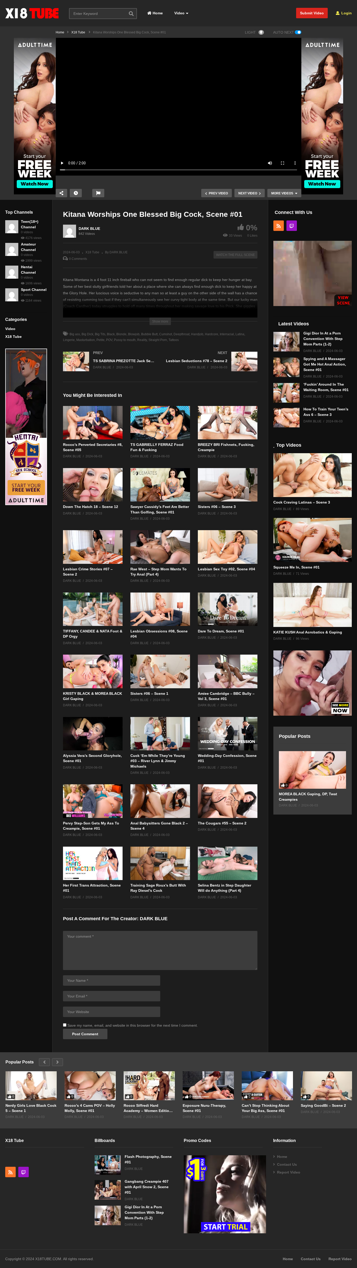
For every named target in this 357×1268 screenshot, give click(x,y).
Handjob (197, 334)
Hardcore (211, 334)
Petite (100, 340)
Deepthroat (181, 334)
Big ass (75, 334)
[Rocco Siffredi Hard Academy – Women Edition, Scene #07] (149, 1085)
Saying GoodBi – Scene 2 (323, 1105)
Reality (142, 340)
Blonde (121, 334)
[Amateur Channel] (11, 249)
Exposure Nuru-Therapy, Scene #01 (204, 1108)
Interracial (227, 334)
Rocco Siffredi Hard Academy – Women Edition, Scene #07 (148, 1108)
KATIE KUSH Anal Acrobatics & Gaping (307, 632)
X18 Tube (13, 336)
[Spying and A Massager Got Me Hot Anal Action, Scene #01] (286, 367)
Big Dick (87, 334)
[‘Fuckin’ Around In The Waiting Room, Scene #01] (286, 393)
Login (346, 13)
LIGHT (250, 32)
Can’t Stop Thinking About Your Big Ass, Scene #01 (265, 1108)
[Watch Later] (76, 193)
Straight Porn (157, 340)
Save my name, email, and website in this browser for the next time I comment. (132, 1025)
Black (111, 334)
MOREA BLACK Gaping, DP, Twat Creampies (308, 796)
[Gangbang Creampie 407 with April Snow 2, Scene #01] (108, 1190)
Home (157, 13)
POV (109, 340)
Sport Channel (34, 290)
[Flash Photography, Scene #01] (108, 1165)
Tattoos (174, 340)
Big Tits (100, 334)
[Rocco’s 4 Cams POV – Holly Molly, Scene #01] (90, 1085)
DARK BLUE (89, 228)
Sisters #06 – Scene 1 (149, 693)
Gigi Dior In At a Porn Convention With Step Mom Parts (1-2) (323, 338)
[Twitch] (291, 225)
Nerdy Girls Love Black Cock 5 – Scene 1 (30, 1108)
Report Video (288, 1172)
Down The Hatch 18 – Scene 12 (90, 507)
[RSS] (278, 225)
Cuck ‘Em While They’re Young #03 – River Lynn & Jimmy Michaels (157, 760)
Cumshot (165, 334)
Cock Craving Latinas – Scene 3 (301, 502)
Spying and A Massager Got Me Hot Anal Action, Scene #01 (324, 364)
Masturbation (85, 340)
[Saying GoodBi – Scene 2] (326, 1085)
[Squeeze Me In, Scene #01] (312, 540)
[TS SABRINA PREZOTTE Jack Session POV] (109, 367)
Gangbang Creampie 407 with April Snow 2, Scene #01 (147, 1186)
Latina (239, 334)
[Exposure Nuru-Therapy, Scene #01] (208, 1085)
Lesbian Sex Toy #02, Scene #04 (226, 569)
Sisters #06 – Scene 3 (217, 507)
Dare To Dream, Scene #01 (221, 631)
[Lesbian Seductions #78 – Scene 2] (211, 367)
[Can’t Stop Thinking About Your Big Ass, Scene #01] (267, 1085)
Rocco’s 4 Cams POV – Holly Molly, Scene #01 (90, 1108)
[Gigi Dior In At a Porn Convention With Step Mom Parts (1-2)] (286, 341)
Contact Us (287, 1164)
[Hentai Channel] (11, 272)
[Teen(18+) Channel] (11, 226)
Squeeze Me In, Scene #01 (296, 567)
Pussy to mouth (125, 340)
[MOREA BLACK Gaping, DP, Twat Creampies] (312, 770)
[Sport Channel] (11, 294)
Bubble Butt (149, 334)
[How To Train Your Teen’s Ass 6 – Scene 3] (286, 417)
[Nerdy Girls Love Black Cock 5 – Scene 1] (31, 1085)
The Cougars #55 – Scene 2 (222, 823)
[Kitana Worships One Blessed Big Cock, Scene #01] (93, 422)
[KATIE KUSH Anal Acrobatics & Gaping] (312, 605)
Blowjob (134, 334)
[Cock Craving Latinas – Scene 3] (312, 475)
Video (179, 13)
